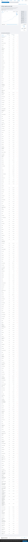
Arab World (3, 469)
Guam (2, 193)
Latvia (2, 253)
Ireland (2, 221)
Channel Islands (3, 114)
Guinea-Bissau (3, 199)
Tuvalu (2, 435)
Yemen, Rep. (3, 461)
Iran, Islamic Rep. (4, 217)
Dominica (3, 146)
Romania (3, 354)
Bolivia (2, 82)
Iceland (2, 211)
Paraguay (3, 340)
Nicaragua (3, 318)
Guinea (2, 197)
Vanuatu (3, 451)
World (2, 467)
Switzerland (3, 409)
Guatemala (3, 195)
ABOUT (22, 0)
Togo (2, 421)
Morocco (3, 300)
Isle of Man (3, 223)
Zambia (2, 463)
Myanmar (3, 304)
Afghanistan (3, 37)
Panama (3, 336)
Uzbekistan (3, 449)
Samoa (2, 360)
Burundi (3, 98)
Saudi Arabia (3, 366)
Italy (2, 227)
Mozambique (3, 302)
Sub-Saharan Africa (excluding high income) (4, 521)
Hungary (3, 209)
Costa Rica (3, 128)
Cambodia (3, 102)
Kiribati (2, 239)
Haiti (2, 203)
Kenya (2, 237)
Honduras (3, 205)
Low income (3, 527)
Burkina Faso (3, 96)
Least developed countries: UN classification (4, 496)
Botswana (3, 86)
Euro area (3, 479)
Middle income (3, 531)
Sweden (3, 407)
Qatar (2, 352)
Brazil (2, 88)
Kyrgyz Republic (3, 249)
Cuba (2, 134)
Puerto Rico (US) (4, 350)
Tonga (2, 423)
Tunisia (2, 427)
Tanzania (3, 415)
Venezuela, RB (3, 453)
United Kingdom (4, 443)
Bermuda (3, 78)
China (2, 118)
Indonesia (3, 215)
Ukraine (3, 439)
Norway (3, 328)
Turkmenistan (3, 431)
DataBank (20, 4)
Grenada (3, 191)
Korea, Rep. (3, 243)
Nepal (2, 310)
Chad (2, 112)
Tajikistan (3, 413)
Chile (2, 116)
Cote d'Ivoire (3, 130)
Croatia (2, 132)
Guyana (3, 201)
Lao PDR (3, 251)
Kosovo (3, 245)
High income (3, 523)
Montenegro (3, 298)
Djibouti (3, 144)
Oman (2, 330)
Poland (2, 346)
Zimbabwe (3, 465)
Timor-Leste (3, 419)
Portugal (3, 348)
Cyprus (2, 138)
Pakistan (3, 332)
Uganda (3, 437)
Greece (2, 187)
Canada (3, 106)
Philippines (3, 344)
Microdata (23, 4)
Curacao (3, 136)
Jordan (2, 233)
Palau (2, 334)
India (2, 213)
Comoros (3, 122)
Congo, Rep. (3, 126)
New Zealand (3, 316)
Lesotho (3, 257)
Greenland (3, 189)
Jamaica (3, 229)
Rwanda (3, 358)
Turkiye (2, 429)
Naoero (3, 308)
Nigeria (2, 322)
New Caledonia (3, 314)
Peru (2, 342)
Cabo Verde (3, 100)
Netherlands (3, 312)
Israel (2, 225)
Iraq (2, 219)
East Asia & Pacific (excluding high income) (4, 477)
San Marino (3, 362)
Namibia (3, 306)
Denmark (3, 142)
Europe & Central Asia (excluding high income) (4, 484)
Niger (2, 320)
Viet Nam (3, 455)
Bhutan (2, 80)
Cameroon (3, 104)
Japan (2, 231)
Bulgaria (3, 94)
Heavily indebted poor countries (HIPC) (4, 489)
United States (3, 445)
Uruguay (3, 447)
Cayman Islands (3, 108)
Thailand (3, 417)
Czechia (3, 140)
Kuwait (2, 247)
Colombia (3, 120)
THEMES (15, 0)
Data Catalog (25, 4)
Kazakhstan (3, 235)
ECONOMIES (10, 0)
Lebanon (3, 255)
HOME (7, 0)
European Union (4, 486)
